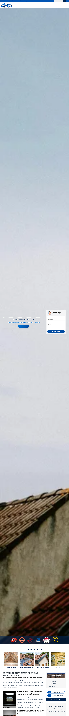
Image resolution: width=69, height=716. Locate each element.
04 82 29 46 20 (58, 692)
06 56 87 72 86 (58, 695)
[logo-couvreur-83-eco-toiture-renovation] (6, 5)
